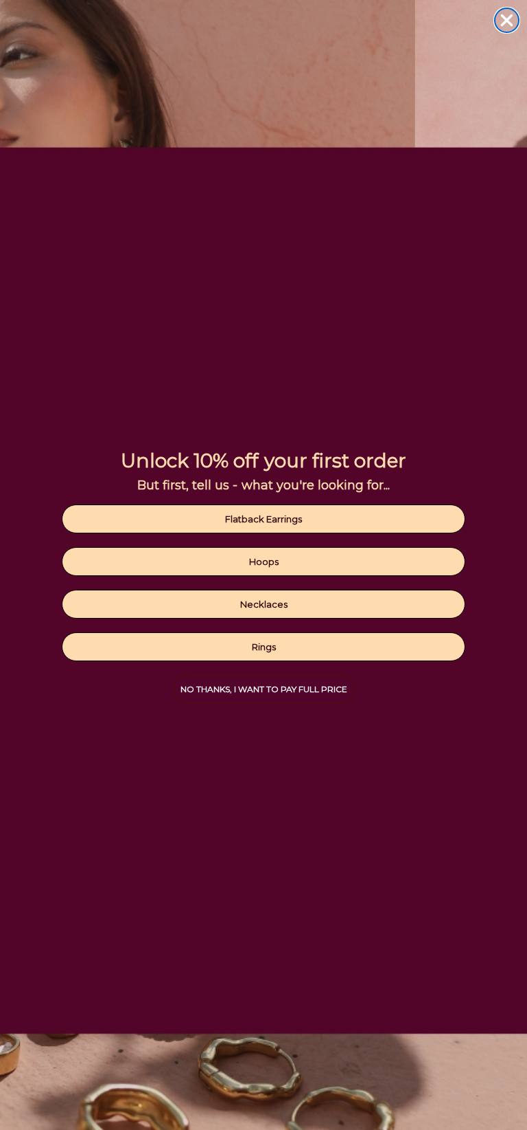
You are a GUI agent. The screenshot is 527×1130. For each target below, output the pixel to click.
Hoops (264, 561)
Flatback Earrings (263, 518)
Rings (264, 646)
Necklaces (264, 604)
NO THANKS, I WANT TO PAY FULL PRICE (263, 689)
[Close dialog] (507, 20)
